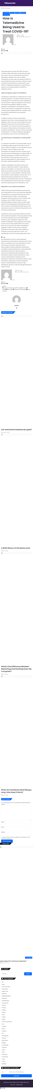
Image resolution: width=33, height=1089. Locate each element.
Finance (4, 1007)
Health (3, 1019)
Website (4, 1063)
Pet (3, 1033)
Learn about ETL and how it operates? (13, 961)
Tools (3, 1059)
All (2, 982)
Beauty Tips (5, 991)
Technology (5, 1056)
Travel (3, 1061)
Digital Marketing (6, 996)
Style (3, 1052)
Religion (4, 1042)
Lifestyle (4, 1026)
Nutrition (4, 1031)
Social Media (5, 1045)
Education (4, 998)
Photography (5, 1035)
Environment (5, 1003)
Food (3, 1014)
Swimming (4, 1054)
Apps (3, 984)
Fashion (4, 1005)
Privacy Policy (19, 1084)
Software (4, 1047)
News (3, 1028)
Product (4, 1038)
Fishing (4, 1010)
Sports (3, 1049)
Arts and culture (6, 986)
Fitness (4, 1012)
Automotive (5, 989)
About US (12, 1084)
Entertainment (5, 1000)
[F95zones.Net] (10, 3)
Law (3, 1024)
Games (4, 1017)
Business (4, 993)
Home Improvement (7, 1021)
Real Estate (5, 1040)
